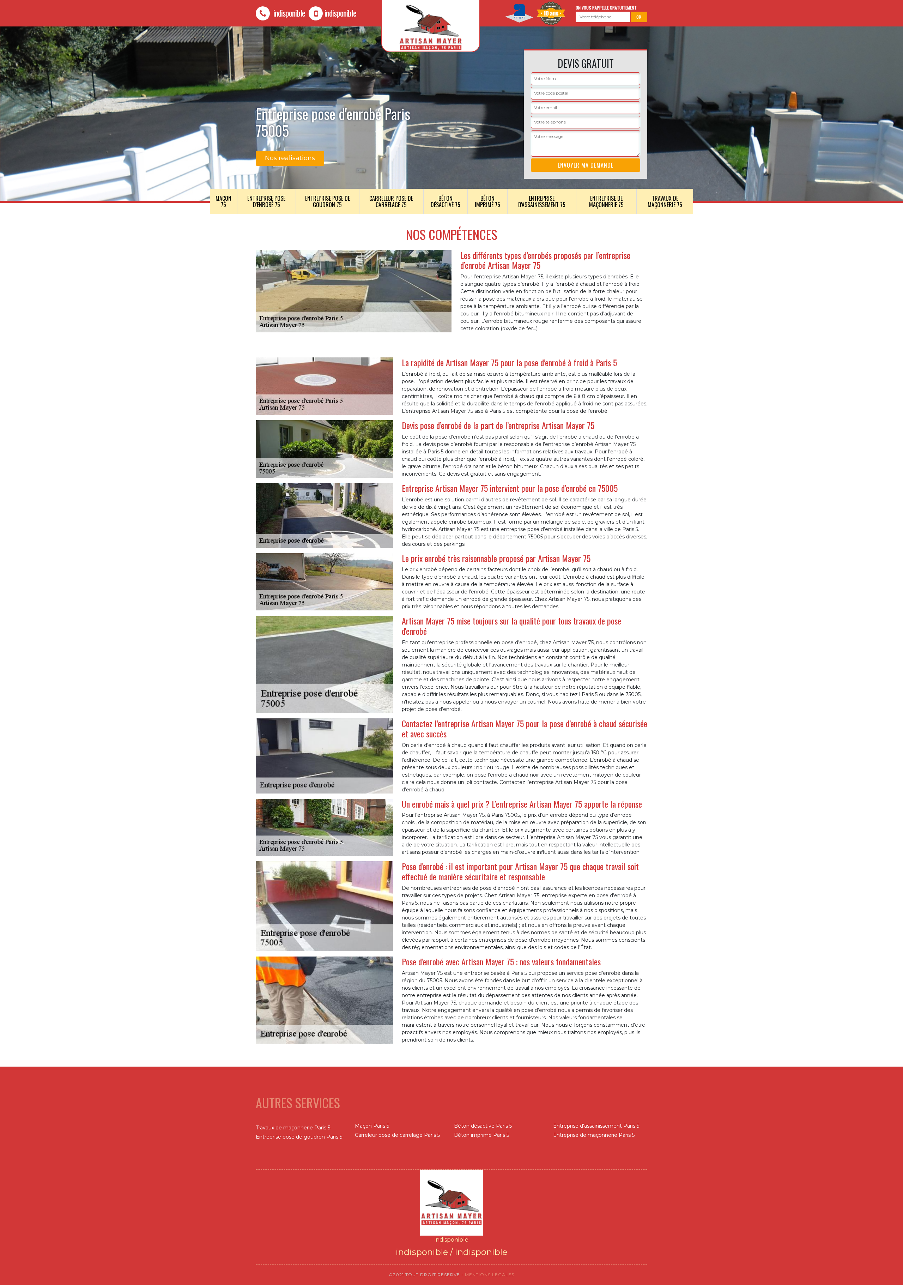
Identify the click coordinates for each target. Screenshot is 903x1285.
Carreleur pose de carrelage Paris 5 (397, 1135)
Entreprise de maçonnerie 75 (606, 201)
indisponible (288, 12)
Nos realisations (290, 158)
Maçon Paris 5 (372, 1126)
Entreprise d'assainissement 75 (541, 201)
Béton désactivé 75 (445, 201)
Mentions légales (489, 1274)
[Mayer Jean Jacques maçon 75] (451, 1202)
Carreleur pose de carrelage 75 (391, 201)
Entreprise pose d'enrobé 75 (266, 201)
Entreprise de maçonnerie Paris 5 (594, 1135)
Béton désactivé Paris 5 (483, 1126)
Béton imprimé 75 (487, 201)
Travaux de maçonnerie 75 (665, 201)
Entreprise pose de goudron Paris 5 (299, 1137)
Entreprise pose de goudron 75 (327, 201)
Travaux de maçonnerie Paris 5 (293, 1127)
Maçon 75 (223, 201)
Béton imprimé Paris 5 (481, 1135)
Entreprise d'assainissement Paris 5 (596, 1126)
